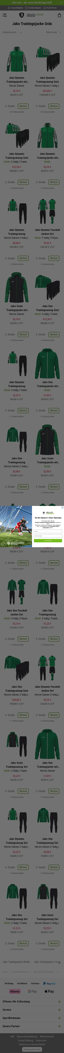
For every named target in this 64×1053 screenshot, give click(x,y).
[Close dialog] (62, 507)
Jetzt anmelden (48, 540)
